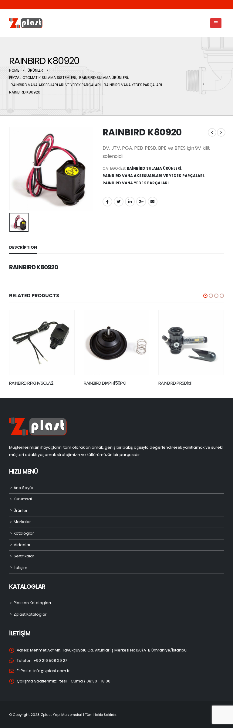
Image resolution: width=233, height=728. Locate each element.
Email (152, 201)
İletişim (20, 567)
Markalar (22, 521)
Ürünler (21, 510)
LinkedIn (130, 201)
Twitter (118, 201)
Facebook (107, 201)
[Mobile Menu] (215, 23)
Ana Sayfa (23, 487)
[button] (205, 295)
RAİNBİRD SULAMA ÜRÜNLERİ (154, 168)
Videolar (22, 544)
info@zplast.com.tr (51, 670)
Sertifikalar (24, 556)
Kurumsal (23, 499)
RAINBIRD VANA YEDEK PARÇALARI (136, 182)
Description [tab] (23, 247)
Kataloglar (24, 533)
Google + (141, 201)
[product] (41, 342)
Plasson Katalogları (32, 602)
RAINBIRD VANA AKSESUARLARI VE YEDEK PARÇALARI (153, 175)
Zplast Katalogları (31, 614)
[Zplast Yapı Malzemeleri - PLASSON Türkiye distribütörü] (25, 23)
